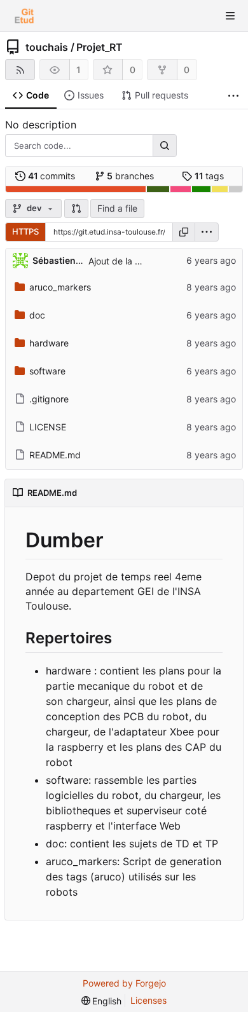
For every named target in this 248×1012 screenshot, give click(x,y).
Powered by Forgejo (124, 983)
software (47, 371)
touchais (46, 47)
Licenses (148, 1000)
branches (130, 175)
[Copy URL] (183, 232)
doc (37, 315)
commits (52, 175)
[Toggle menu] (230, 15)
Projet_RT (99, 47)
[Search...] (165, 145)
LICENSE (47, 426)
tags (209, 175)
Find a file (117, 208)
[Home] (24, 15)
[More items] (233, 96)
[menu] (207, 232)
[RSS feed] (20, 69)
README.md (55, 454)
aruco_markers (60, 287)
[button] (76, 208)
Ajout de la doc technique (141, 261)
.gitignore (49, 398)
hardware (49, 343)
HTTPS (25, 231)
